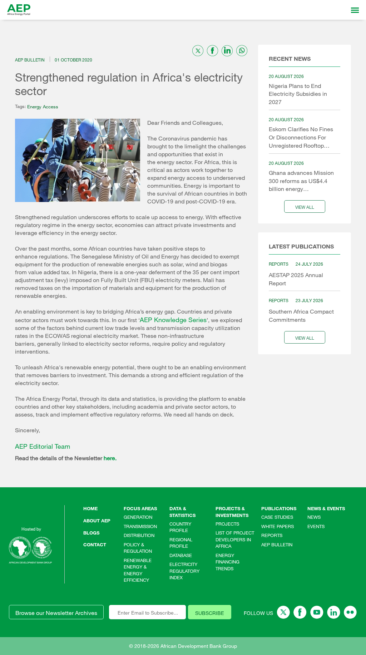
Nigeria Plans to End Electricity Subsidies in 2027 (298, 94)
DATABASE (180, 555)
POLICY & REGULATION (138, 548)
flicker (350, 612)
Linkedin (333, 612)
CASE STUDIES (277, 517)
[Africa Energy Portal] (18, 9)
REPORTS (271, 535)
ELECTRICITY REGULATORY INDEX (184, 570)
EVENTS (316, 526)
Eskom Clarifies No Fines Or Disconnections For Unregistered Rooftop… (301, 137)
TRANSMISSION (140, 526)
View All (304, 207)
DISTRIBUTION (139, 535)
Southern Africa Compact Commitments (301, 315)
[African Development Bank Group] (30, 550)
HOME (90, 508)
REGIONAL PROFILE (180, 543)
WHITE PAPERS (277, 526)
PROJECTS (227, 524)
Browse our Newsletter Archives (56, 612)
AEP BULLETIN (276, 544)
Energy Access (42, 106)
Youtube (316, 612)
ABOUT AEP (96, 520)
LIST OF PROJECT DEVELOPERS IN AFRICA (235, 539)
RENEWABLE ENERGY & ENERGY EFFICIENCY (138, 570)
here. (110, 458)
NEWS (314, 517)
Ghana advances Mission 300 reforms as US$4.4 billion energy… (301, 181)
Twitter (283, 612)
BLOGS (91, 533)
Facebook (300, 612)
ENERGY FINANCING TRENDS (227, 561)
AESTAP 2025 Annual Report (296, 279)
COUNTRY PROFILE (180, 527)
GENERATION (138, 517)
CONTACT (94, 544)
